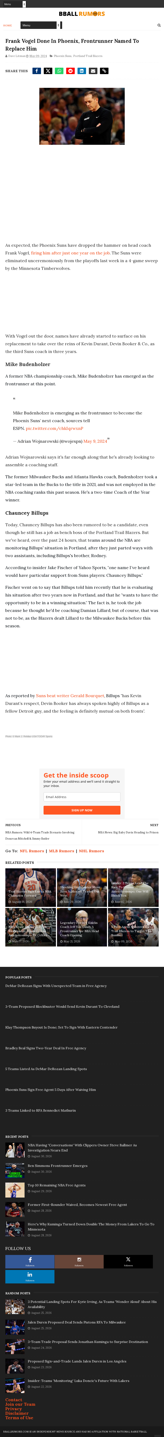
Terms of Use (19, 1417)
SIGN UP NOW (82, 810)
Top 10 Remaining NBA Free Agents (57, 1185)
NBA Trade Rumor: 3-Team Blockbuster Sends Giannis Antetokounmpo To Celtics (28, 931)
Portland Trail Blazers (87, 56)
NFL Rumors (32, 850)
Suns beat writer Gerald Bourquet (70, 695)
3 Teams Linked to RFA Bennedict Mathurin (40, 1110)
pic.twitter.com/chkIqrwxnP (54, 428)
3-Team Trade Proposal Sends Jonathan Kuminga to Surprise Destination (88, 1342)
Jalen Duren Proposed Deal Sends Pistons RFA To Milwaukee (77, 1322)
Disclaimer (17, 1413)
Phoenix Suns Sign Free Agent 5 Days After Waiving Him (50, 1089)
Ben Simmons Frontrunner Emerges (58, 1165)
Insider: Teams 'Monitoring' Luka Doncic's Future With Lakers (78, 1381)
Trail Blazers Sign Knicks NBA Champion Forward (30, 894)
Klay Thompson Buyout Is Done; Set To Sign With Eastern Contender (61, 1027)
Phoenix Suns (63, 56)
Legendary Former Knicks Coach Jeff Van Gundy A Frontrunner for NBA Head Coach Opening (79, 929)
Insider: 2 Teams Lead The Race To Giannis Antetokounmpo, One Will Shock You (130, 889)
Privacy (13, 1408)
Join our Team (20, 1404)
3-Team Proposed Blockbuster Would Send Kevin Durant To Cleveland (62, 1006)
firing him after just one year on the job (70, 253)
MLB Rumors (61, 850)
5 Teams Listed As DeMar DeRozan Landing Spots (46, 1069)
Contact (13, 1399)
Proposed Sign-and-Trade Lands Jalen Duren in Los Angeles (77, 1361)
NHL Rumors (91, 850)
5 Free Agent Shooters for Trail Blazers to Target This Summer (131, 931)
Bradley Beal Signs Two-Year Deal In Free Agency (45, 1048)
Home (7, 25)
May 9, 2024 (95, 441)
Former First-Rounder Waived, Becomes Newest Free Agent (77, 1204)
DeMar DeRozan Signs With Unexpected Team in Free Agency (56, 986)
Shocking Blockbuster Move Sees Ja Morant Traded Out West (80, 891)
